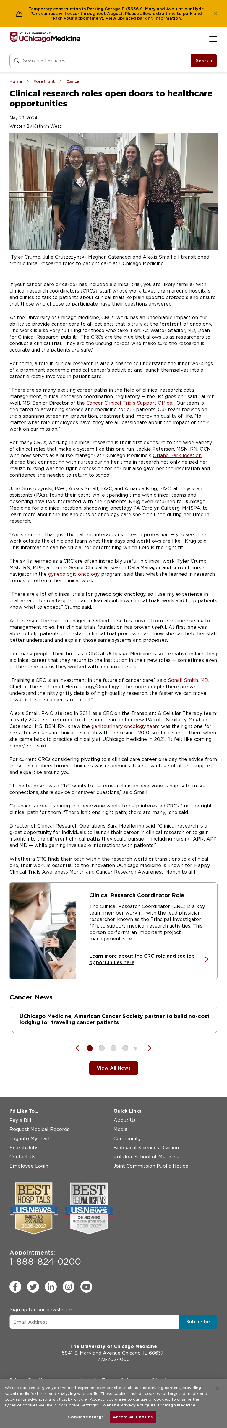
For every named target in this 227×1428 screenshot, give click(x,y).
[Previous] (80, 1048)
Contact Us (22, 1157)
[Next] (146, 1048)
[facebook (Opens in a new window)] (15, 1287)
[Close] (217, 1388)
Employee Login (28, 1166)
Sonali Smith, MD (188, 680)
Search (204, 60)
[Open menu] (213, 38)
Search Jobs (23, 1147)
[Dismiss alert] (215, 13)
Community (127, 1138)
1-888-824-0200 (45, 1258)
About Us (125, 1120)
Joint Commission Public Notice (151, 1166)
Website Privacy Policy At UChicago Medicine (148, 1405)
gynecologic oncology (74, 574)
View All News (114, 1068)
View (111, 18)
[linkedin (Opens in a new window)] (51, 1287)
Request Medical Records (39, 1129)
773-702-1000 (113, 1359)
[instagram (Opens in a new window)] (68, 1287)
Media (120, 1129)
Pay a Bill (20, 1120)
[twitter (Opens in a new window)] (33, 1287)
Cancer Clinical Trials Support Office (129, 403)
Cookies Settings (85, 1417)
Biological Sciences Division (146, 1147)
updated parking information (149, 18)
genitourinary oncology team (125, 726)
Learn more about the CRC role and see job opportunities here (142, 959)
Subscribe (198, 1321)
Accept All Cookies (133, 1417)
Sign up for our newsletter (40, 1309)
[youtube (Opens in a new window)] (86, 1287)
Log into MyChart (29, 1138)
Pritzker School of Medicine (146, 1157)
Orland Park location (177, 455)
